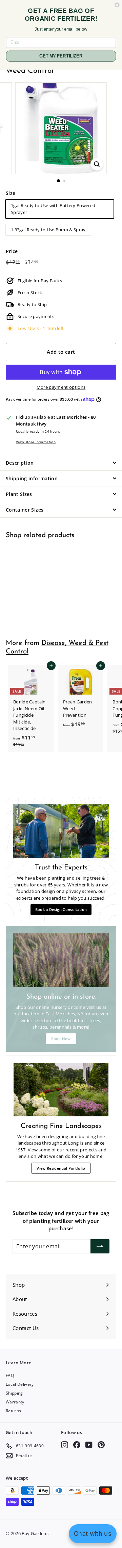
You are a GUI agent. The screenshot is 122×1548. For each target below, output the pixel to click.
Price (12, 251)
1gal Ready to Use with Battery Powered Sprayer (53, 208)
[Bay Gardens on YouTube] (89, 1444)
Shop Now (61, 1038)
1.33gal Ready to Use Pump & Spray (48, 230)
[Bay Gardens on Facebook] (76, 1444)
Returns (13, 1411)
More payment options (61, 387)
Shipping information (32, 478)
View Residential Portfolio (61, 1168)
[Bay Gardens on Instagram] (64, 1444)
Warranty (15, 1402)
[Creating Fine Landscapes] (61, 1090)
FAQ (10, 1375)
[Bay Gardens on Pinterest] (101, 1444)
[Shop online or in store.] (61, 960)
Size (10, 193)
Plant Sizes (19, 494)
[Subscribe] (99, 1246)
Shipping (14, 1393)
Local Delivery (20, 1384)
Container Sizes (24, 509)
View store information (36, 441)
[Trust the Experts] (61, 831)
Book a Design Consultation (61, 909)
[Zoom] (96, 164)
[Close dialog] (117, 4)
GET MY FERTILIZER (60, 56)
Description (20, 463)
